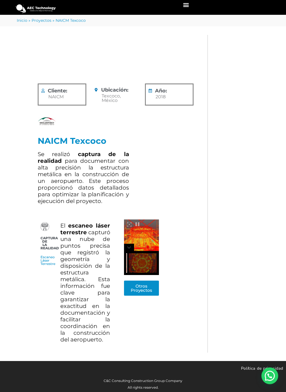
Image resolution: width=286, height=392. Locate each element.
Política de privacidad (262, 368)
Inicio (22, 20)
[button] (185, 4)
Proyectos (41, 20)
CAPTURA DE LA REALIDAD (106, 62)
